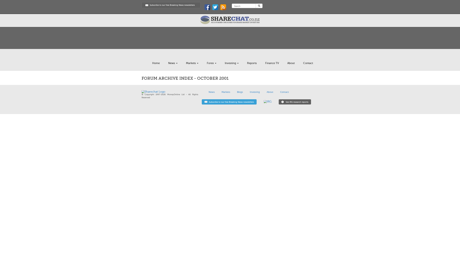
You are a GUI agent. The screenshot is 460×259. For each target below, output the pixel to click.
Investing (231, 63)
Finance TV (272, 63)
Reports (252, 63)
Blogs (240, 92)
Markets (191, 63)
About (291, 63)
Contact (308, 63)
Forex (211, 63)
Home (156, 63)
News (172, 63)
